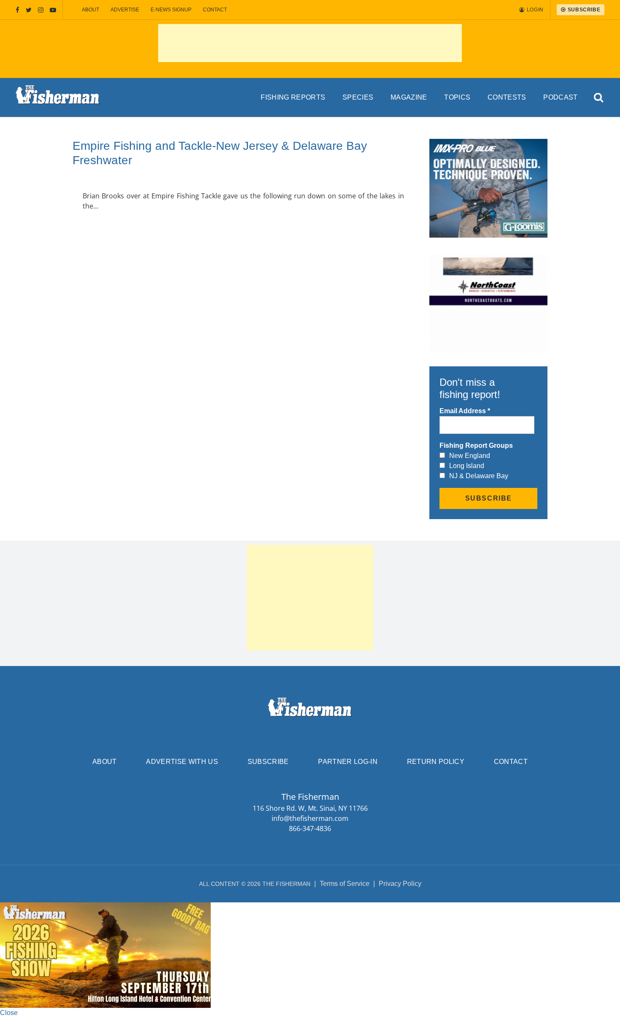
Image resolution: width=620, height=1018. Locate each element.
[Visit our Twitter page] (29, 10)
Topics (457, 97)
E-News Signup (171, 10)
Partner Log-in (347, 761)
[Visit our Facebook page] (17, 10)
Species (357, 97)
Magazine (409, 97)
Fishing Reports (293, 97)
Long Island (466, 465)
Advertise (125, 10)
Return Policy (435, 761)
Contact (215, 10)
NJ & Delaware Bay (478, 475)
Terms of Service (344, 883)
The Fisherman (58, 97)
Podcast (560, 97)
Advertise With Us (182, 761)
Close (9, 1012)
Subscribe (268, 761)
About (90, 10)
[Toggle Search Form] (598, 98)
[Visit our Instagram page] (40, 10)
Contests (507, 97)
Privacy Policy (400, 883)
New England (469, 455)
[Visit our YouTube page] (53, 10)
